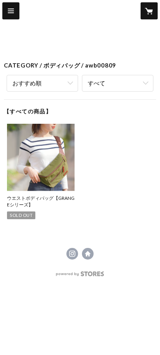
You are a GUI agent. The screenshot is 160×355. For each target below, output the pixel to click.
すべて (96, 83)
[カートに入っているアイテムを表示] (149, 10)
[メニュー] (10, 10)
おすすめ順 (27, 83)
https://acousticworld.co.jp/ (88, 254)
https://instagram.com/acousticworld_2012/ (72, 254)
